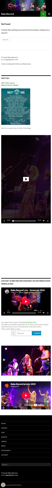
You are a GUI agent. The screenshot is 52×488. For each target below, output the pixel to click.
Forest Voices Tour (29, 322)
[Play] (4, 221)
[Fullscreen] (47, 221)
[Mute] (44, 221)
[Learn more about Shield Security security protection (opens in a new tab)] (3, 485)
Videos (4, 441)
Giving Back (6, 450)
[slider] (24, 221)
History (4, 428)
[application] (26, 179)
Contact (4, 455)
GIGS (3, 432)
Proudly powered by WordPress (11, 485)
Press (3, 446)
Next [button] (48, 360)
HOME (3, 423)
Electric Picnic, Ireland (9, 85)
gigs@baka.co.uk (12, 59)
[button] (26, 179)
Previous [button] (4, 360)
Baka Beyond (7, 14)
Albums (4, 437)
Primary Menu (49, 14)
